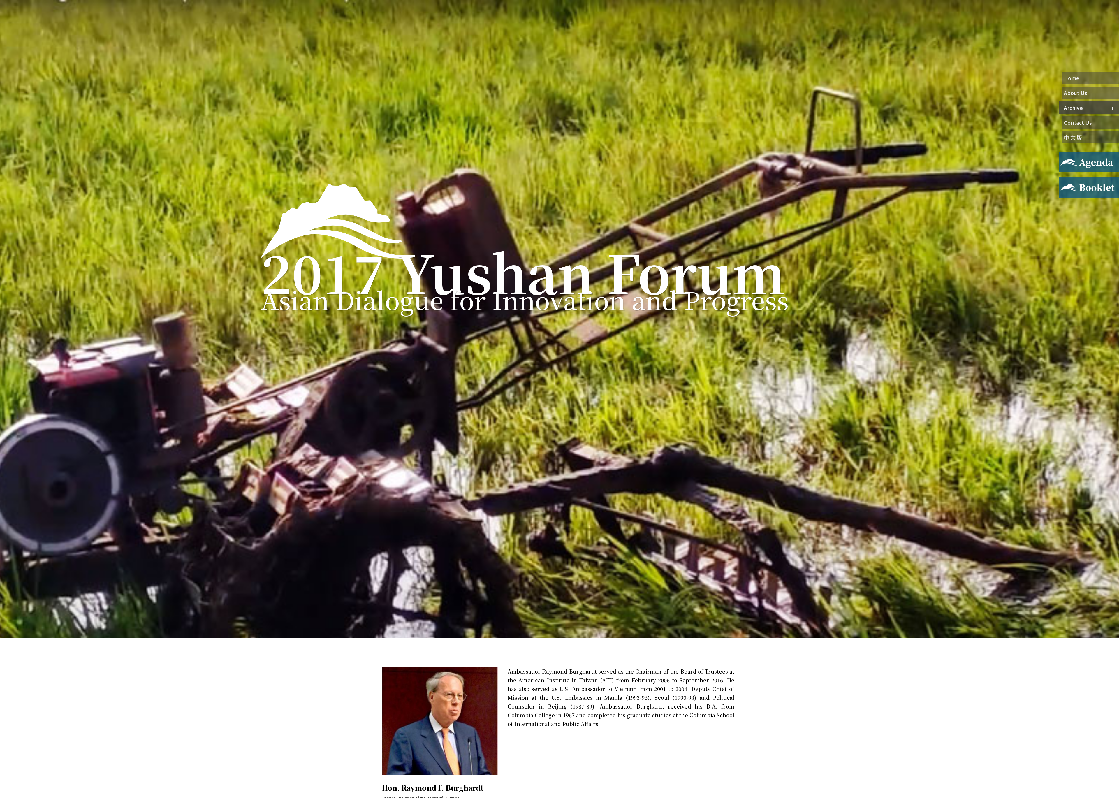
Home (1071, 78)
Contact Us (1078, 122)
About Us (1075, 92)
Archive (1073, 107)
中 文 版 (1073, 137)
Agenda (1066, 155)
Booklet (1067, 180)
